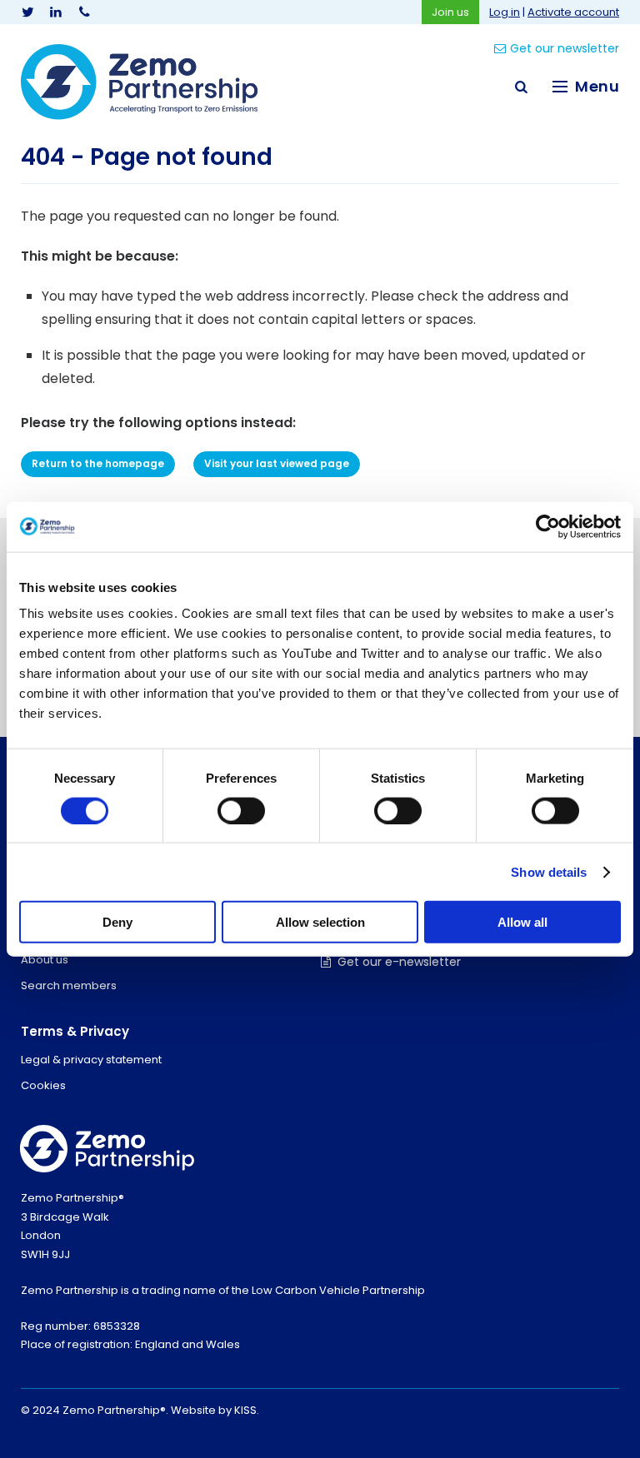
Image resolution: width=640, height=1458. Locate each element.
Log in (504, 12)
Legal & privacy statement (91, 1059)
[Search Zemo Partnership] (521, 86)
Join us (450, 12)
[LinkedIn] (55, 12)
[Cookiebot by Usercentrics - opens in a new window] (548, 526)
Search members (69, 985)
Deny (117, 922)
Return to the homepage (98, 463)
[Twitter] (27, 12)
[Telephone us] (84, 12)
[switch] (241, 810)
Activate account (573, 12)
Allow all (523, 922)
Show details (549, 871)
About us (44, 960)
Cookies (43, 1085)
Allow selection (320, 922)
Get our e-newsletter (399, 961)
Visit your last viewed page (276, 463)
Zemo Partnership (139, 82)
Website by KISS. (215, 1410)
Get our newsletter (564, 48)
